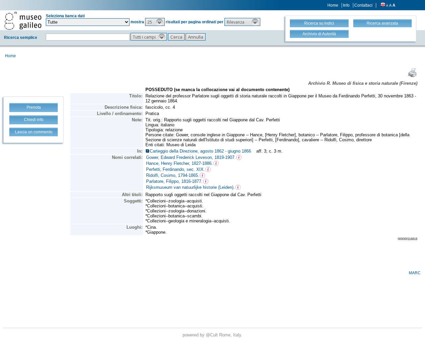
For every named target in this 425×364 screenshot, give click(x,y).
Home (332, 5)
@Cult (212, 334)
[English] (383, 5)
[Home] (23, 20)
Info (346, 5)
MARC (415, 273)
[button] (155, 22)
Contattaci (363, 5)
